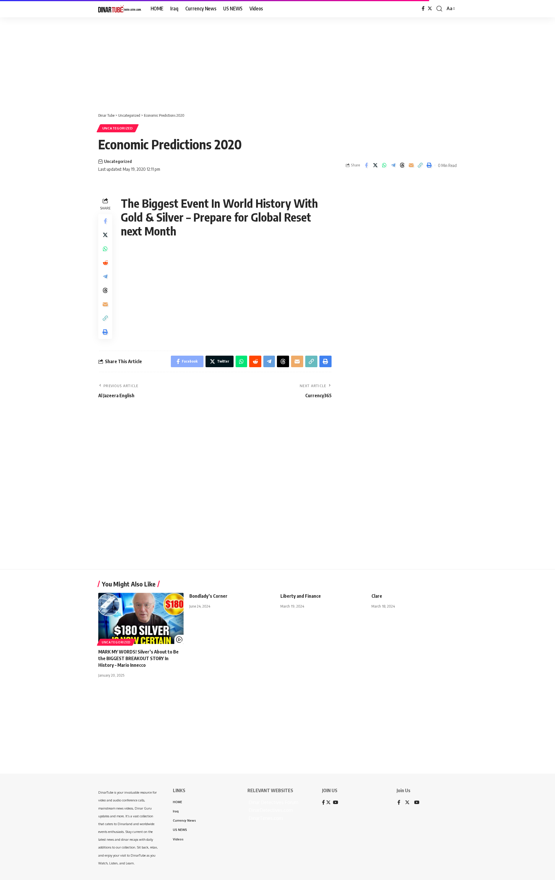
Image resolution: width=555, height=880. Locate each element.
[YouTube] (416, 803)
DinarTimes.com (265, 818)
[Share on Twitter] (375, 165)
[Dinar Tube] (119, 8)
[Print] (429, 165)
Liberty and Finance (300, 596)
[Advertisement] (179, 62)
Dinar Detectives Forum (272, 802)
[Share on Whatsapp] (384, 165)
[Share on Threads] (402, 165)
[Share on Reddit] (105, 263)
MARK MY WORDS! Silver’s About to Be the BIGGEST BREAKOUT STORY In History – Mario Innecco (138, 658)
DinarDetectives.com (270, 810)
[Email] (411, 165)
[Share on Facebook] (366, 165)
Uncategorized (117, 128)
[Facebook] (423, 8)
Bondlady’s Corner (208, 596)
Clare (376, 596)
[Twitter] (430, 8)
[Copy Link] (420, 165)
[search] (439, 9)
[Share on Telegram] (393, 165)
